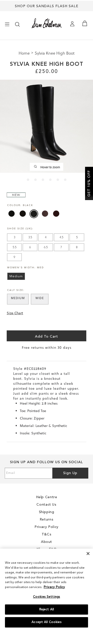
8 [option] (77, 247)
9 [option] (14, 257)
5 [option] (77, 237)
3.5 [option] (30, 237)
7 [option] (61, 247)
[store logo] (46, 23)
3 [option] (14, 237)
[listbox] (46, 215)
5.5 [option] (14, 247)
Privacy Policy (54, 587)
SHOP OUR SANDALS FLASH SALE (46, 6)
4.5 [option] (61, 237)
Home (25, 53)
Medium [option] (16, 276)
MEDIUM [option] (18, 298)
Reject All (46, 609)
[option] (11, 213)
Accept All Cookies (46, 622)
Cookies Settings (46, 596)
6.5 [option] (46, 247)
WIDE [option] (39, 298)
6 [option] (30, 247)
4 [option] (45, 237)
